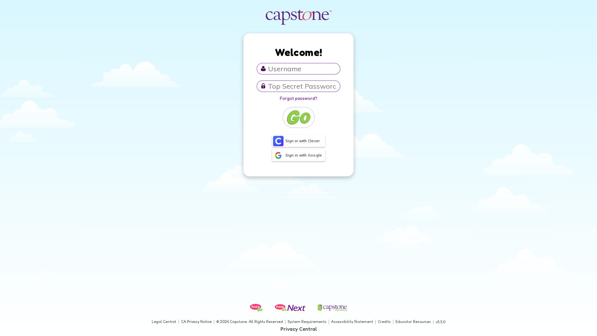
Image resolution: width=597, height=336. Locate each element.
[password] (263, 86)
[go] (299, 117)
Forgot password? (298, 98)
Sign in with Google (303, 155)
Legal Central (164, 321)
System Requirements (307, 321)
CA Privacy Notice (196, 321)
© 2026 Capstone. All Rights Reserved (249, 321)
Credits (384, 321)
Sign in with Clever (302, 140)
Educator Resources (413, 321)
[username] (263, 68)
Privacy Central (298, 329)
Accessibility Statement (352, 321)
